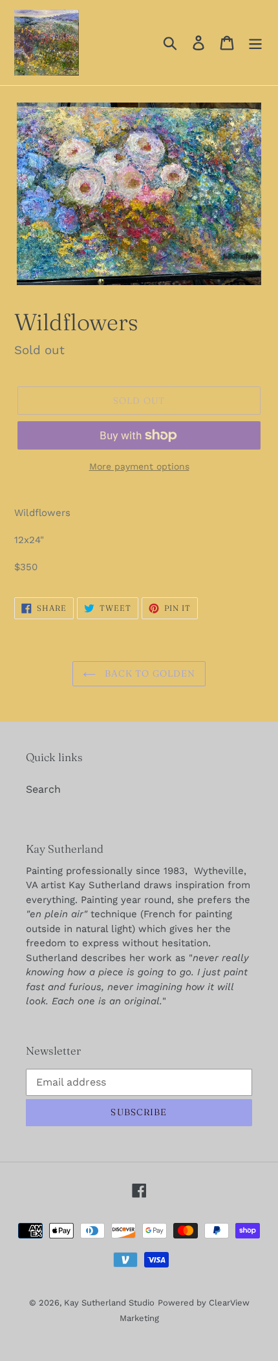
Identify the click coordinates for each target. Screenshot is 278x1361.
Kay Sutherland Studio (109, 1302)
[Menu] (255, 42)
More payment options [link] (139, 466)
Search (43, 789)
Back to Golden (149, 673)
